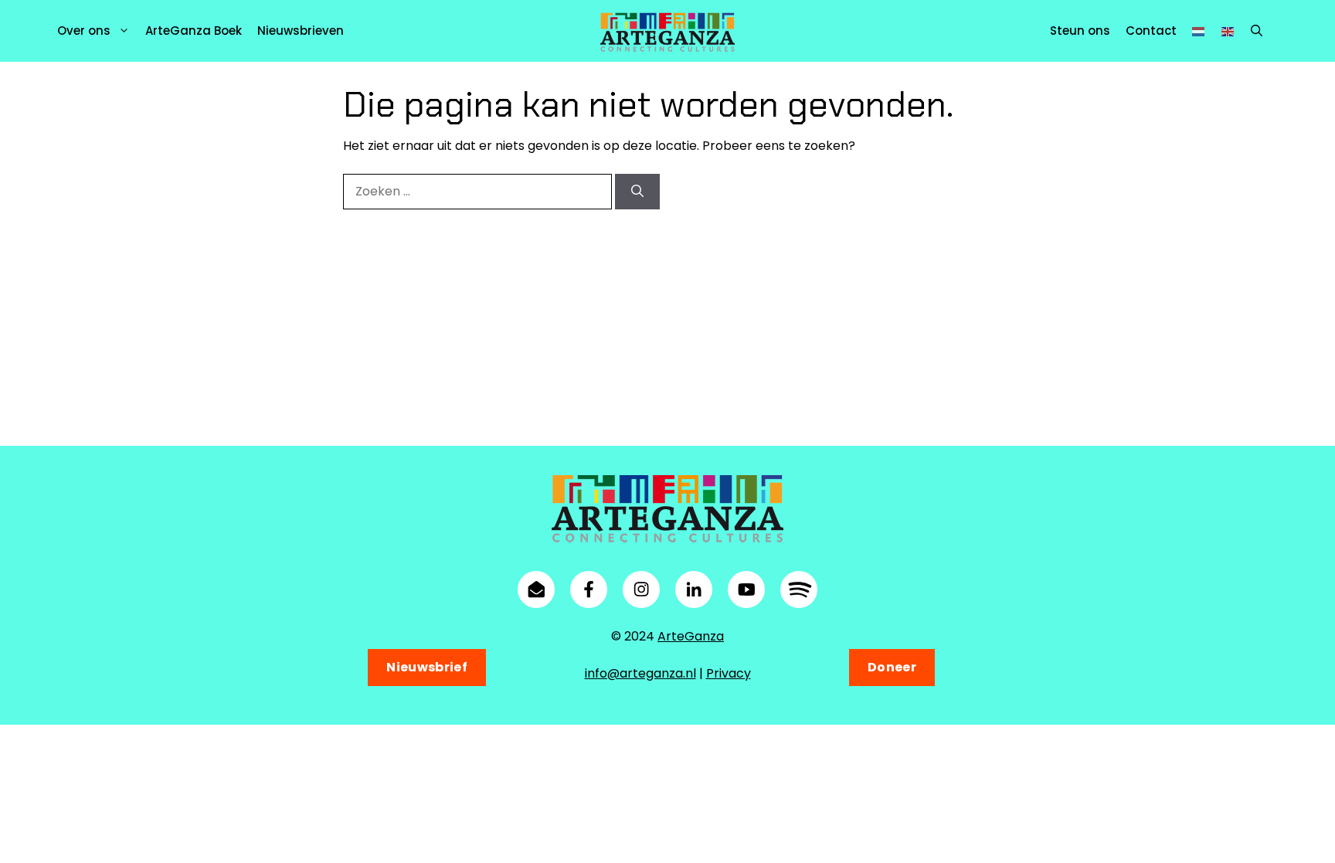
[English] (1228, 30)
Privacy (728, 673)
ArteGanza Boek (193, 30)
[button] (1256, 30)
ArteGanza (690, 636)
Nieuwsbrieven (300, 30)
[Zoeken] (637, 191)
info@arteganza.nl (640, 673)
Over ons (83, 30)
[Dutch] (1199, 30)
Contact (1151, 30)
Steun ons (1080, 30)
